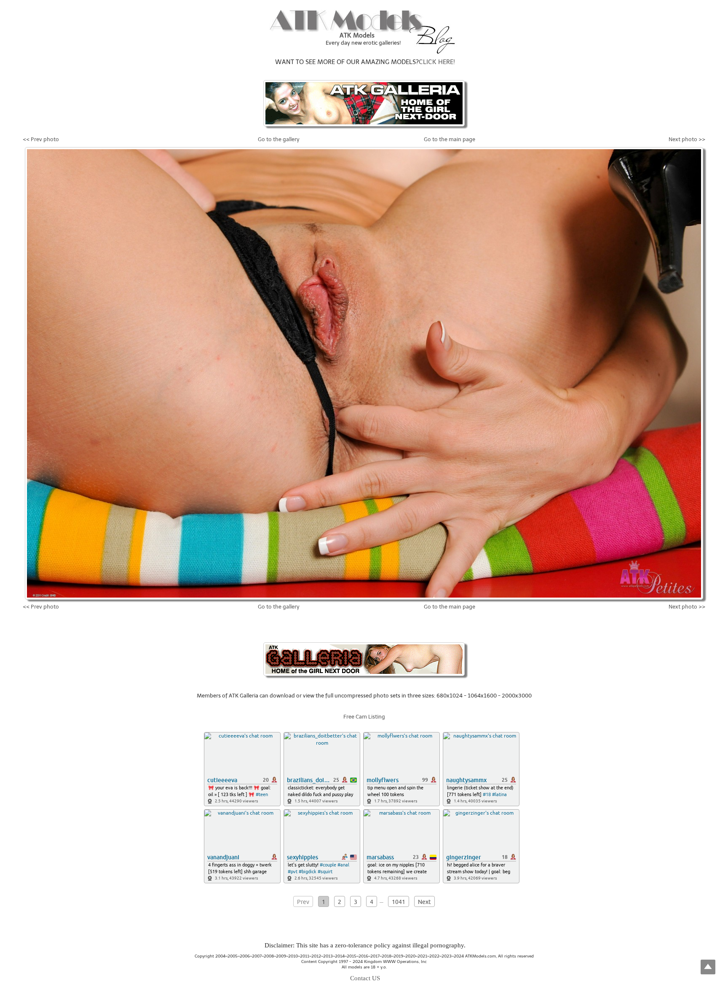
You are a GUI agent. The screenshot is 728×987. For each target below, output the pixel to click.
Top (708, 967)
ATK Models (357, 35)
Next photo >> (687, 139)
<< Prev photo (41, 139)
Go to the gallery (279, 139)
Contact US (365, 978)
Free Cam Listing (364, 716)
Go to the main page (449, 139)
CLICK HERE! (437, 62)
